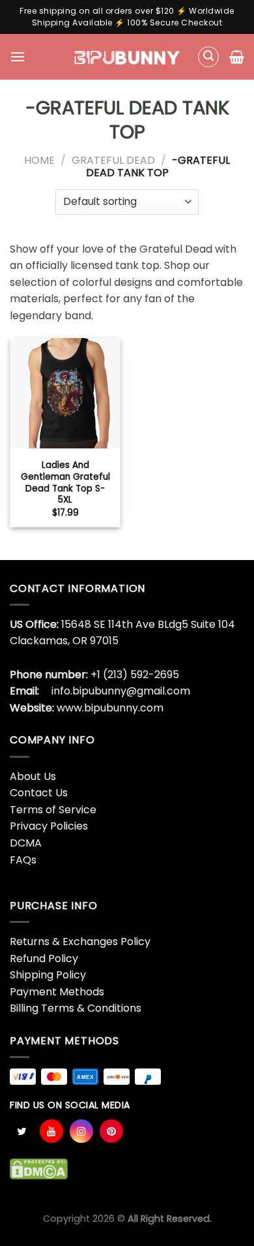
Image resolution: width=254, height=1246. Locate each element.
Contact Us (39, 792)
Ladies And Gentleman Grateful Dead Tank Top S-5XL (65, 482)
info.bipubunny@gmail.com (120, 690)
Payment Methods (57, 991)
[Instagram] (81, 1131)
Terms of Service (53, 809)
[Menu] (17, 56)
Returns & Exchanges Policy (80, 941)
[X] (21, 1131)
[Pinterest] (111, 1131)
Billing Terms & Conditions (75, 1008)
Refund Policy (44, 958)
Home (39, 160)
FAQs (23, 859)
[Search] (208, 56)
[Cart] (236, 56)
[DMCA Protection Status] (39, 1168)
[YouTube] (51, 1131)
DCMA (26, 842)
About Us (33, 776)
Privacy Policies (49, 825)
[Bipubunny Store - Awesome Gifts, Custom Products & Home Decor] (127, 56)
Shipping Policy (48, 974)
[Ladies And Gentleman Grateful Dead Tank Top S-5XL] (65, 393)
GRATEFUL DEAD (113, 160)
